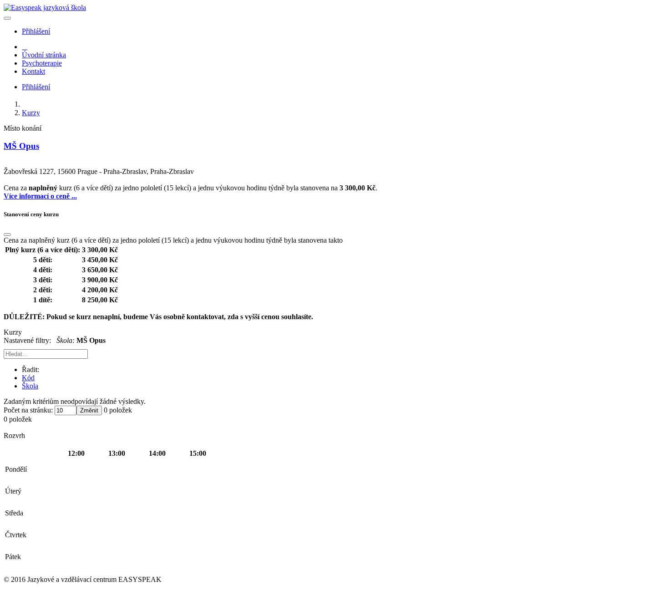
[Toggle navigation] (7, 18)
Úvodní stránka (44, 55)
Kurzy (31, 113)
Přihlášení (36, 31)
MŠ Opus (21, 146)
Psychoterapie (42, 63)
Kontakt (33, 71)
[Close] (7, 234)
